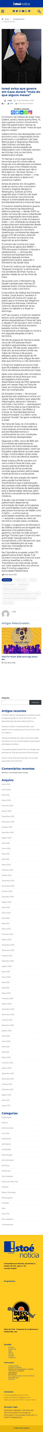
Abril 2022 (5, 1052)
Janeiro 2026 (6, 811)
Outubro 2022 (7, 1020)
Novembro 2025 (8, 822)
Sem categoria (7, 1219)
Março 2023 (6, 993)
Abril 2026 (5, 795)
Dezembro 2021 (8, 1073)
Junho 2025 (6, 849)
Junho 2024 (6, 913)
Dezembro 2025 (8, 816)
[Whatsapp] (26, 112)
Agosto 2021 (6, 1095)
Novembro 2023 (8, 950)
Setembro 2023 (8, 961)
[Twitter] (16, 11)
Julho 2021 (6, 1100)
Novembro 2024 (8, 886)
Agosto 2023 (6, 966)
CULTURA (5, 1133)
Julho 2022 (6, 1036)
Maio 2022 (6, 1047)
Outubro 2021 (7, 1084)
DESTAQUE (6, 1144)
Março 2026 (6, 800)
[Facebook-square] (13, 11)
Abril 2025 (5, 859)
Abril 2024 (5, 923)
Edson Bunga (7, 1155)
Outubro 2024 (7, 891)
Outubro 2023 (7, 956)
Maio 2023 (6, 982)
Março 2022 (6, 1057)
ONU (37, 594)
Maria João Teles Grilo (10, 1182)
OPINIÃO (5, 1203)
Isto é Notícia (9, 584)
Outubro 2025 (7, 827)
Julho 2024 (6, 907)
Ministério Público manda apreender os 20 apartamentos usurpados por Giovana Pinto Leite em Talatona (21, 730)
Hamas (32, 580)
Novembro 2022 (8, 1015)
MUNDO (5, 1187)
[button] (1, 11)
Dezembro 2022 (8, 1009)
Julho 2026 (6, 784)
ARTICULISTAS (7, 1128)
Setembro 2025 (8, 832)
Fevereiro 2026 (7, 806)
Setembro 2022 (8, 1025)
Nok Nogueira (7, 1198)
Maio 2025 (5, 854)
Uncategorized (18, 19)
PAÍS (3, 1208)
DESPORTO (6, 1139)
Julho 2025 (6, 843)
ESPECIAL (6, 1166)
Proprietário (9, 1281)
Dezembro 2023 (8, 945)
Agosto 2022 (6, 1031)
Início (7, 19)
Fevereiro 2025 (7, 870)
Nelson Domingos (9, 1192)
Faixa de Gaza (20, 580)
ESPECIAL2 (6, 1171)
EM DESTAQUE (8, 1160)
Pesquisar (6, 698)
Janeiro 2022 (6, 1068)
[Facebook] (13, 112)
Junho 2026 (6, 790)
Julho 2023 (6, 972)
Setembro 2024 (8, 897)
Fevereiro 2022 (7, 1063)
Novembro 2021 (8, 1079)
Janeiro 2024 (6, 940)
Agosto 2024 (7, 902)
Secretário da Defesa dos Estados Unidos (20, 598)
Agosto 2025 (6, 838)
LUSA (9, 100)
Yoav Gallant (8, 603)
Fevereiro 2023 (7, 998)
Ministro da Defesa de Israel (14, 589)
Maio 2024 (6, 918)
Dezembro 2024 (8, 881)
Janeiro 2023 (6, 1004)
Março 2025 (6, 865)
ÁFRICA (5, 1123)
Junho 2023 (6, 977)
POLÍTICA (5, 1214)
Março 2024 (6, 929)
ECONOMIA (6, 1150)
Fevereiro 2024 (7, 934)
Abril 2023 (5, 988)
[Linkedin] (29, 11)
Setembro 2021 (7, 1090)
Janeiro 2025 (6, 875)
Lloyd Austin (23, 584)
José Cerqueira (7, 1176)
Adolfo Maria (6, 1117)
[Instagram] (30, 112)
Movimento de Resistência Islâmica (17, 594)
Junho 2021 (6, 1106)
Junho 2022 (6, 1041)
